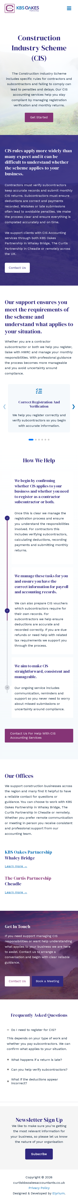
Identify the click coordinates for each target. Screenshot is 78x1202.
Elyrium (58, 1193)
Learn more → (16, 866)
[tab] (39, 1040)
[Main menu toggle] (69, 8)
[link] (39, 408)
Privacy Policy (39, 1188)
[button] (39, 117)
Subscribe (39, 1154)
